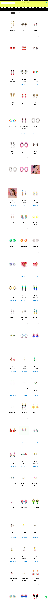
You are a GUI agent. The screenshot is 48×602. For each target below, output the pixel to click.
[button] (13, 37)
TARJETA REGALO (35, 5)
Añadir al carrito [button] (12, 81)
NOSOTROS (43, 5)
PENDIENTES (18, 5)
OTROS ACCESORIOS (28, 5)
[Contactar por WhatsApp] (46, 597)
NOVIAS (40, 5)
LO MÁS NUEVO (5, 5)
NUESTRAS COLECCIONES (11, 5)
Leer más (35, 392)
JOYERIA (23, 5)
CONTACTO (24, 6)
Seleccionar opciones (24, 273)
